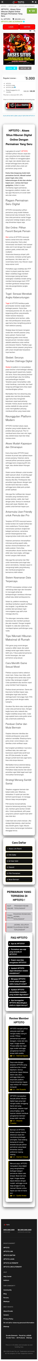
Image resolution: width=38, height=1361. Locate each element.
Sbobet (8, 367)
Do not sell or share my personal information (18, 1322)
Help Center (7, 1276)
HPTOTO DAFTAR (9, 1255)
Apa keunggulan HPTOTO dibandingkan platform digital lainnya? (18, 1002)
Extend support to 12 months (20, 91)
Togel (8, 303)
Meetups (6, 1301)
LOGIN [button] (10, 68)
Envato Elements (12, 1335)
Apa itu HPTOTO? (18, 943)
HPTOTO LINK (13, 6)
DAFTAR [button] (23, 68)
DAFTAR (27, 27)
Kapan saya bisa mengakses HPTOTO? (17, 961)
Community (7, 1290)
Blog (5, 1294)
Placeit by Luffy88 (25, 1335)
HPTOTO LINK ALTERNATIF (27, 6)
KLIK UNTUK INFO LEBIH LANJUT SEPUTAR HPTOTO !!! (19, 115)
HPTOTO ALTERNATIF (10, 1263)
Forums (6, 1297)
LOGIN (11, 27)
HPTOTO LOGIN (8, 1259)
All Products (21, 1338)
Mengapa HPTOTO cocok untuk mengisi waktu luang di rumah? (18, 981)
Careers (6, 1315)
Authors (6, 1280)
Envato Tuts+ (10, 1338)
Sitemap (6, 1326)
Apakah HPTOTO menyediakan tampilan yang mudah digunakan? (19, 992)
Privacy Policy (8, 1319)
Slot (7, 237)
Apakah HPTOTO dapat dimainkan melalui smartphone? (18, 970)
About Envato (8, 1311)
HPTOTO (3, 6)
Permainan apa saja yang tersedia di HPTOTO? (17, 951)
